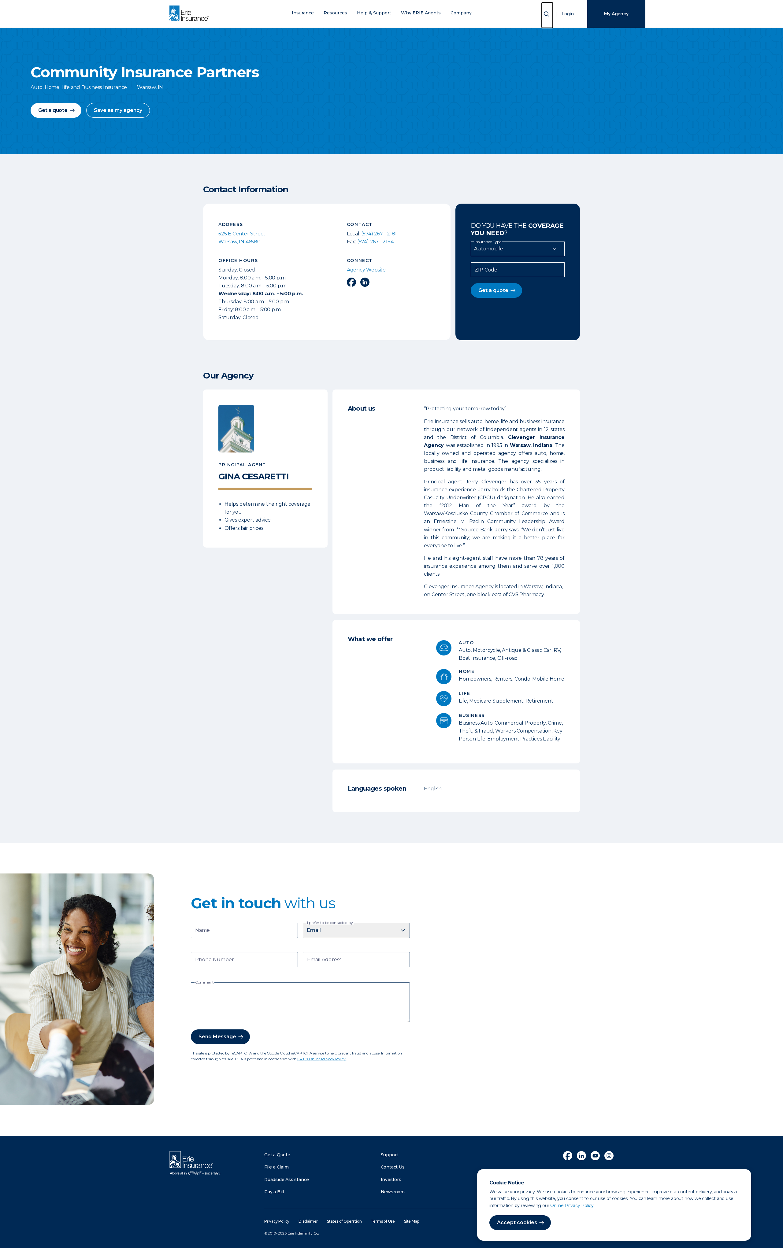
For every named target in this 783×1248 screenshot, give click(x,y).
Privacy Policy (276, 1221)
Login (568, 14)
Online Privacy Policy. (572, 1205)
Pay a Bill (274, 1191)
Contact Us (393, 1167)
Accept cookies (517, 1222)
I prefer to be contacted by (330, 923)
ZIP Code (486, 270)
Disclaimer (308, 1221)
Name (202, 931)
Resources (335, 13)
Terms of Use (383, 1221)
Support (390, 1155)
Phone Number (214, 960)
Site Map (411, 1221)
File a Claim (276, 1167)
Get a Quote (277, 1155)
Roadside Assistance (286, 1179)
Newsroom (393, 1191)
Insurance (303, 13)
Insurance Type (488, 242)
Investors (391, 1179)
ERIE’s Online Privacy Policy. (321, 1059)
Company (461, 13)
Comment (204, 982)
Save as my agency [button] (118, 110)
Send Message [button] (217, 1036)
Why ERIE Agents (421, 13)
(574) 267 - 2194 (375, 242)
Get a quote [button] (53, 110)
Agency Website (366, 270)
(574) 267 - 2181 (379, 234)
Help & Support (374, 13)
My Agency (616, 14)
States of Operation (344, 1221)
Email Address (324, 960)
